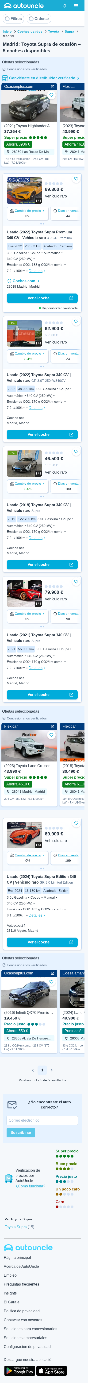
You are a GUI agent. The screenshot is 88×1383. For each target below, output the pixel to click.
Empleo (10, 1275)
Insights (10, 1293)
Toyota (53, 31)
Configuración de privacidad (27, 1347)
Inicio (7, 31)
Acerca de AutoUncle (21, 1266)
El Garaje (11, 1302)
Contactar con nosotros (23, 1320)
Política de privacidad (22, 1311)
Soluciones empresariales (25, 1338)
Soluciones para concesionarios (30, 1329)
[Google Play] (20, 1370)
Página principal (17, 1257)
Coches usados (29, 31)
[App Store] (52, 1370)
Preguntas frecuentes (21, 1284)
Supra (69, 31)
